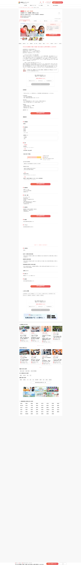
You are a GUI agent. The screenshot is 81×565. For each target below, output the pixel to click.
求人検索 (25, 5)
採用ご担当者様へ (55, 5)
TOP (19, 7)
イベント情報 (40, 5)
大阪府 (21, 409)
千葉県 (32, 405)
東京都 (58, 403)
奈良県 (42, 409)
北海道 (21, 403)
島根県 (26, 411)
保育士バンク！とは (33, 5)
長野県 (58, 405)
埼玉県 (26, 405)
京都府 (32, 409)
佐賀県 (47, 413)
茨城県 (37, 405)
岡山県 (58, 409)
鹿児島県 (26, 413)
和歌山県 (47, 409)
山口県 (21, 411)
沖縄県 (53, 413)
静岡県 (47, 407)
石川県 (21, 407)
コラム (48, 5)
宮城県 (26, 403)
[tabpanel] (40, 167)
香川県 (42, 411)
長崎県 (32, 413)
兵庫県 (26, 409)
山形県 (47, 403)
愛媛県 (37, 411)
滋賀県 (37, 409)
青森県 (37, 403)
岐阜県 (53, 407)
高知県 (53, 411)
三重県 (58, 407)
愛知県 (42, 407)
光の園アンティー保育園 (30, 7)
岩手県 (42, 403)
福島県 (32, 403)
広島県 (53, 409)
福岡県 (58, 411)
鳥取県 (32, 411)
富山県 (26, 407)
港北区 (26, 7)
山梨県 (32, 407)
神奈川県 (21, 7)
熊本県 (21, 413)
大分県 (37, 413)
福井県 (37, 407)
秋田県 (53, 403)
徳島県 (47, 411)
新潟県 (53, 405)
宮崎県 (42, 413)
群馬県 (47, 405)
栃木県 (42, 405)
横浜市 (24, 7)
